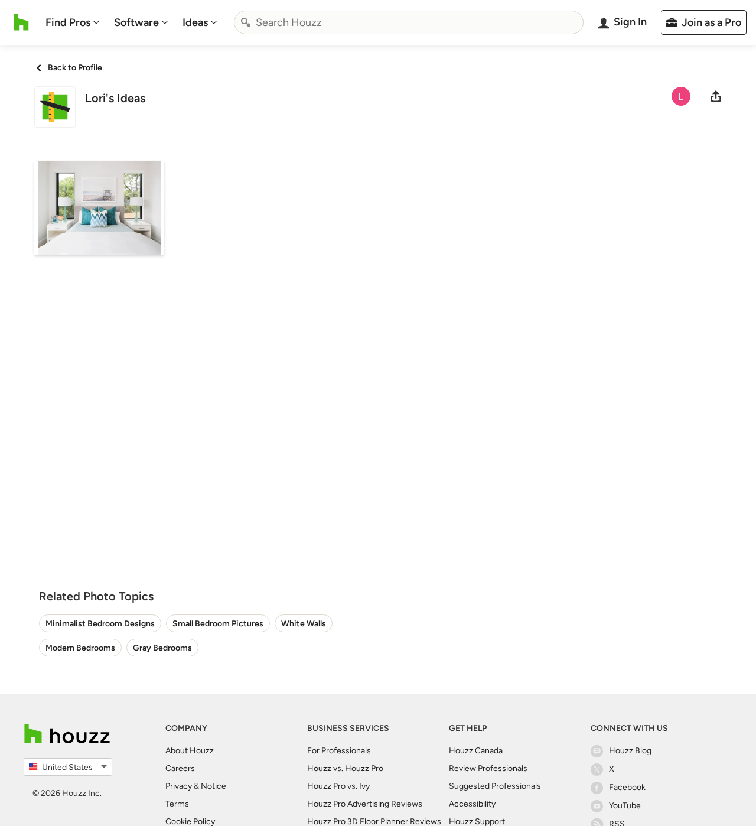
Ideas (195, 22)
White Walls (303, 624)
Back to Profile (75, 68)
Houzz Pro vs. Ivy (338, 786)
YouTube (625, 806)
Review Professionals (488, 768)
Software (136, 22)
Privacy (178, 786)
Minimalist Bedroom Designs (100, 624)
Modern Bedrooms (80, 648)
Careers (180, 768)
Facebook (627, 787)
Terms (177, 804)
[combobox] (409, 22)
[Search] (246, 22)
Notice (213, 786)
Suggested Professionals (495, 786)
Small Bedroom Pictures (217, 624)
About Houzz (189, 751)
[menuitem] (72, 22)
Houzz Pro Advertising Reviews (364, 804)
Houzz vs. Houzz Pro (345, 768)
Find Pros (67, 22)
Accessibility (472, 804)
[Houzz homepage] (21, 22)
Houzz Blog (630, 751)
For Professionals (339, 751)
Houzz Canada (476, 751)
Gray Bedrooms (162, 648)
